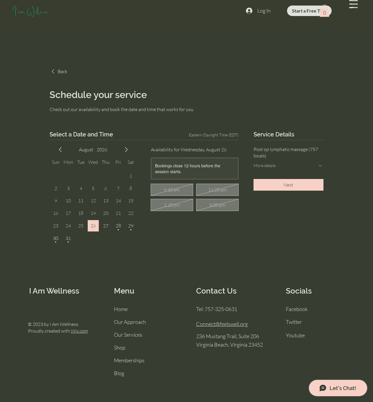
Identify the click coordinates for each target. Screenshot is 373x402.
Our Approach (130, 322)
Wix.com (79, 331)
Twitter (294, 322)
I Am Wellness (54, 291)
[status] (213, 135)
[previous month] (60, 149)
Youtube (295, 335)
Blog (119, 373)
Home (121, 309)
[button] (353, 4)
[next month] (126, 149)
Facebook (297, 309)
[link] (58, 71)
